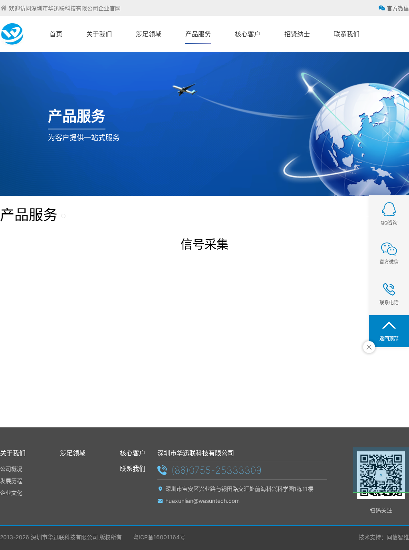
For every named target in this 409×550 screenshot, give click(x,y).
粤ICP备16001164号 (158, 537)
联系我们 (132, 469)
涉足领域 (72, 453)
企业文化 (11, 492)
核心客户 (132, 453)
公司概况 (11, 468)
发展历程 (11, 480)
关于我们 (13, 453)
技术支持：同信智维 (384, 537)
